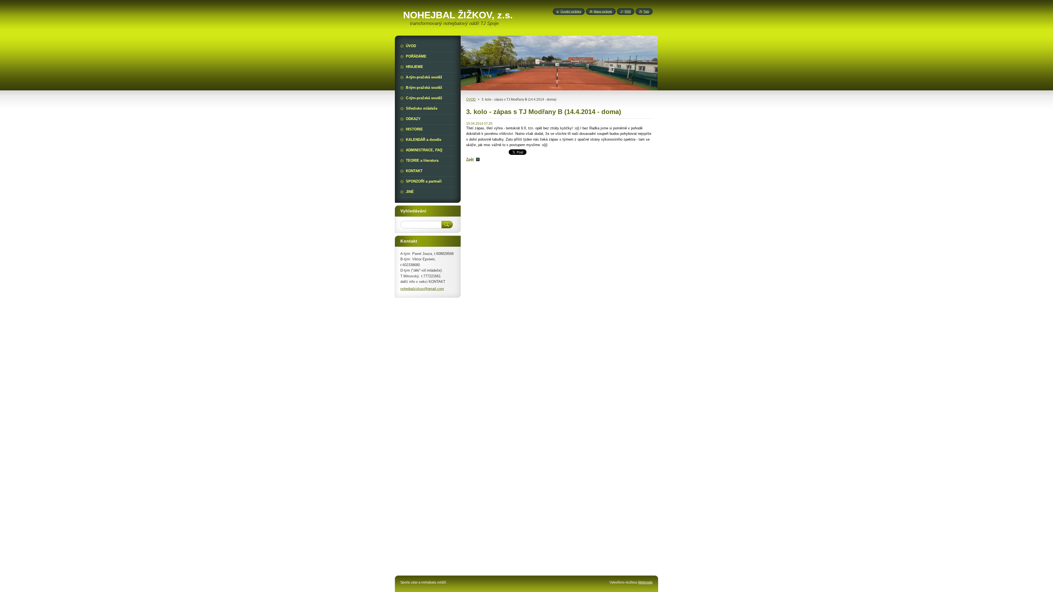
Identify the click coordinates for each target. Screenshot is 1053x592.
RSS (628, 11)
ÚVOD (471, 99)
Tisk (646, 11)
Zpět (470, 159)
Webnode (645, 582)
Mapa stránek (603, 11)
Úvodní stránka (571, 11)
